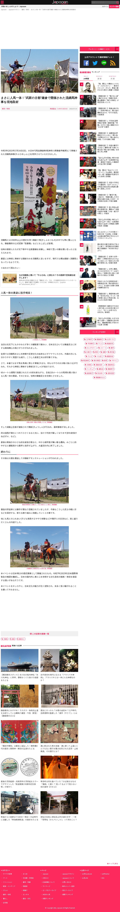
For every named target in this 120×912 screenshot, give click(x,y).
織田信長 (110, 356)
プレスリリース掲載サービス (98, 49)
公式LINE (104, 63)
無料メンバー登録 (68, 886)
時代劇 (112, 352)
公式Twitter (95, 63)
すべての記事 (7, 874)
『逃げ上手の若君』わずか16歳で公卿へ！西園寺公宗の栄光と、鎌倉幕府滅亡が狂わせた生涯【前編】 (108, 321)
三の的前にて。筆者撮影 (39, 340)
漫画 (104, 352)
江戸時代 (89, 339)
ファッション (7, 882)
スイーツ (103, 348)
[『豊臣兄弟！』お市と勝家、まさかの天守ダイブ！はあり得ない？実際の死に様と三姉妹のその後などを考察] (88, 273)
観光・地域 (25, 9)
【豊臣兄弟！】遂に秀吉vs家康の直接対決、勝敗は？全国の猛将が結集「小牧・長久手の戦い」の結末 (108, 210)
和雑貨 (25, 886)
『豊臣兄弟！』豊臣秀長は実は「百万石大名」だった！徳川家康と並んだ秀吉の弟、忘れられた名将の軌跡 (108, 296)
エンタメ (26, 894)
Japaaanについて (68, 878)
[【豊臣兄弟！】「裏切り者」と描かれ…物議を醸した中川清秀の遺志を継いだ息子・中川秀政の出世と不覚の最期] (88, 199)
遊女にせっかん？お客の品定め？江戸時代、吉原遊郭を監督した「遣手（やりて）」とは (59, 711)
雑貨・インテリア (9, 886)
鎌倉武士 (22, 639)
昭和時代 (90, 373)
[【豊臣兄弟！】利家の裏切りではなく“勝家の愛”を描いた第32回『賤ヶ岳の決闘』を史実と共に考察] (88, 149)
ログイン (105, 6)
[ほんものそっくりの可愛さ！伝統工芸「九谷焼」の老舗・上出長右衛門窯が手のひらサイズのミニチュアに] (88, 236)
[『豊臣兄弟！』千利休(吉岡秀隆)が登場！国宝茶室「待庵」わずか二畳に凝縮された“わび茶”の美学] (88, 125)
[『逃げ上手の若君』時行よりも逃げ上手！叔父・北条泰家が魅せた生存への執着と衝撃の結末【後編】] (88, 223)
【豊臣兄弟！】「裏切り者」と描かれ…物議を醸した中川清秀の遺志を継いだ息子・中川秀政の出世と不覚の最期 (108, 198)
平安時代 (91, 343)
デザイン (114, 360)
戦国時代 (100, 339)
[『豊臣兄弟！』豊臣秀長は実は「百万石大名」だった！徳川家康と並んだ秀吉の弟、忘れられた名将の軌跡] (88, 298)
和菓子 (25, 890)
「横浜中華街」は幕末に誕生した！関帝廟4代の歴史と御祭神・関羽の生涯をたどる (19, 747)
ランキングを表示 (98, 332)
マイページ (46, 886)
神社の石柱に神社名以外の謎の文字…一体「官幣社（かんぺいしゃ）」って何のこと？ (59, 818)
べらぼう (100, 356)
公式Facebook (86, 63)
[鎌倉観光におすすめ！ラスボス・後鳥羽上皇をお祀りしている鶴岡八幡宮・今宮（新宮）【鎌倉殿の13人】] (19, 696)
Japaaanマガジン (14, 9)
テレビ (90, 356)
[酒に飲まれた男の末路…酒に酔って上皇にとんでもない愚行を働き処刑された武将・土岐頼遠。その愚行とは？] (59, 732)
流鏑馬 (6, 639)
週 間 (99, 78)
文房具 (89, 365)
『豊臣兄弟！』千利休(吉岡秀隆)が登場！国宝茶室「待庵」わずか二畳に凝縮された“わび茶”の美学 (108, 123)
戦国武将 (110, 343)
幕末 (96, 352)
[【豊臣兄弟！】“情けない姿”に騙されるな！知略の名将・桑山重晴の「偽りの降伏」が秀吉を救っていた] (88, 100)
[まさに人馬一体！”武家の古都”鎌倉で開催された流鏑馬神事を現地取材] (39, 71)
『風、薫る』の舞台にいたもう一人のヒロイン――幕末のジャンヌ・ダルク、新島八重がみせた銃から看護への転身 (108, 86)
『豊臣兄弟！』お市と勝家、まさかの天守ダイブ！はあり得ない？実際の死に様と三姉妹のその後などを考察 (108, 272)
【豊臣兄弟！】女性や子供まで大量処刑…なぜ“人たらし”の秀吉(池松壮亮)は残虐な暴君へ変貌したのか (108, 185)
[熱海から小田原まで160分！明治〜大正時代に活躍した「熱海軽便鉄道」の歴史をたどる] (19, 803)
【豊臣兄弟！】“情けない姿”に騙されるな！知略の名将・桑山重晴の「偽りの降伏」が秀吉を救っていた (108, 99)
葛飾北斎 (111, 373)
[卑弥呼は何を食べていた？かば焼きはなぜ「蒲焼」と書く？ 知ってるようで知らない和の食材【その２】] (59, 767)
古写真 (5, 903)
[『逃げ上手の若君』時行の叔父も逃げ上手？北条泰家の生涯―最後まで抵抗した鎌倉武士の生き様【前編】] (88, 162)
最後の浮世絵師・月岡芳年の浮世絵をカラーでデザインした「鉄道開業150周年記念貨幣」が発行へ (19, 784)
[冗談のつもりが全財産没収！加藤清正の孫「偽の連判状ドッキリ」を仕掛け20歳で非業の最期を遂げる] (88, 285)
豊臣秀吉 (111, 365)
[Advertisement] (39, 30)
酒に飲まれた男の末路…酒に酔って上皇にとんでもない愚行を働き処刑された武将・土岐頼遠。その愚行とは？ (59, 748)
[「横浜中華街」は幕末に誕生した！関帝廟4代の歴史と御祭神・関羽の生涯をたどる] (19, 732)
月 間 (112, 78)
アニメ (100, 343)
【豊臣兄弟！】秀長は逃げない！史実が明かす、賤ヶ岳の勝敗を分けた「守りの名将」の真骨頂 (108, 111)
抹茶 (105, 360)
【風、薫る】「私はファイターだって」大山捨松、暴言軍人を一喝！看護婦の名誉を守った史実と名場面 (108, 173)
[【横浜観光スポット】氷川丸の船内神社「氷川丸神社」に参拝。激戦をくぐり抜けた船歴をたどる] (19, 661)
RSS (113, 63)
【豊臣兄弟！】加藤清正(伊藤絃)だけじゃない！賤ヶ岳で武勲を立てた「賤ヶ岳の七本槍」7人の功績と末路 (108, 136)
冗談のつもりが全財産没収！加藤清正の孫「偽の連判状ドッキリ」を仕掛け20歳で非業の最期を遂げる (108, 284)
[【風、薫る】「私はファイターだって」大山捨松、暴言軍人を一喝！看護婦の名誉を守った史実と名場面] (88, 174)
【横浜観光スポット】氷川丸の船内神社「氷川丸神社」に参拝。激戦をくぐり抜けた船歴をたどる (19, 677)
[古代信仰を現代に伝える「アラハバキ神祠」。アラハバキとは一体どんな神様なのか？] (59, 661)
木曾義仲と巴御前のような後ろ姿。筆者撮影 (39, 568)
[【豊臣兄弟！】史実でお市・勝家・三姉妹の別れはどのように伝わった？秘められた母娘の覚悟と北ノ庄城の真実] (88, 260)
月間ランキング (48, 898)
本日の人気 (46, 894)
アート (5, 878)
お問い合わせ (66, 882)
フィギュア (90, 369)
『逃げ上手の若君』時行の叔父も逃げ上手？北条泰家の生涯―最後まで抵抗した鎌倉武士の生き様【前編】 (108, 160)
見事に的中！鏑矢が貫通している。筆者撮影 (39, 422)
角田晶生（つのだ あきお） (59, 109)
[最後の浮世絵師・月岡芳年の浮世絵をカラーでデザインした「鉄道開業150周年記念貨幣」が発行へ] (19, 767)
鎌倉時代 (111, 369)
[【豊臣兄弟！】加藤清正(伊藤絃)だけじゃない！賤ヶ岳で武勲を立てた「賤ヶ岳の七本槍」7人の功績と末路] (88, 137)
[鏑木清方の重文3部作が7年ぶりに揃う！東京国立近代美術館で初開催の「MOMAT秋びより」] (88, 248)
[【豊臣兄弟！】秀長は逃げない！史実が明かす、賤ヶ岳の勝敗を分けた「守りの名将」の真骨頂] (88, 112)
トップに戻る (113, 863)
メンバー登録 (114, 6)
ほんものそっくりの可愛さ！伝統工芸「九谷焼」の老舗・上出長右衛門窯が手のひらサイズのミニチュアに (108, 235)
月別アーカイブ (67, 890)
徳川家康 (97, 360)
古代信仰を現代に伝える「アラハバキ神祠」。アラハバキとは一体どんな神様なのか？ (58, 677)
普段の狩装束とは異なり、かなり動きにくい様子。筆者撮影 (39, 504)
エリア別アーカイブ (49, 890)
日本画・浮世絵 (28, 878)
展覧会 (101, 369)
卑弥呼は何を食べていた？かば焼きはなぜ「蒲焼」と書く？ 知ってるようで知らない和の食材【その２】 (59, 784)
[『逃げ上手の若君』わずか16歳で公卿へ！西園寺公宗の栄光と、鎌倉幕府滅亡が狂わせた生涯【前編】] (88, 322)
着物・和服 (26, 882)
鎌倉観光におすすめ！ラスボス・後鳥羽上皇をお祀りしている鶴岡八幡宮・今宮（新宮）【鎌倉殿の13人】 (19, 713)
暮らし (5, 898)
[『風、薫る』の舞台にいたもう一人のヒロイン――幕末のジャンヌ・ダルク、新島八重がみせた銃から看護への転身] (88, 88)
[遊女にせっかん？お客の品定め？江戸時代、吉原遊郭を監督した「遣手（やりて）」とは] (59, 696)
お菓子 (88, 352)
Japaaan (60, 2)
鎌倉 (13, 639)
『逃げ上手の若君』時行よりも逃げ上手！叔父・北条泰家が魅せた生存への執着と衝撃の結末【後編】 (108, 222)
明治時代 (86, 360)
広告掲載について (49, 882)
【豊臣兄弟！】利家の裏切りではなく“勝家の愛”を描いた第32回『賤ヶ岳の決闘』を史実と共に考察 (108, 148)
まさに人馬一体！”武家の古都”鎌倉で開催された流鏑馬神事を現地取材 (53, 9)
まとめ (25, 874)
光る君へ (100, 373)
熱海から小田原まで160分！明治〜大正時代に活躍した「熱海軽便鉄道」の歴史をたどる (19, 818)
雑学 (112, 348)
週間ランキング (67, 894)
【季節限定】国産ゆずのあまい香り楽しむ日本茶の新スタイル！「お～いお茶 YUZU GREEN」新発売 (108, 309)
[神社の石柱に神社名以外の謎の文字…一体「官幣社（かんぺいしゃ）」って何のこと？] (59, 803)
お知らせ (46, 878)
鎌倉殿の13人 (100, 377)
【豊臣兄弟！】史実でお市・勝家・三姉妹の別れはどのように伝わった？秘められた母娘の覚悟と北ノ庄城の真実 (108, 259)
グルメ (5, 890)
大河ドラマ (111, 339)
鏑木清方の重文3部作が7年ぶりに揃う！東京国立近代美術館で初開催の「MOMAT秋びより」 (108, 247)
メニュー (2, 2)
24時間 (86, 78)
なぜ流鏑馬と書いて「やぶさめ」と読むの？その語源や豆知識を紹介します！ (47, 276)
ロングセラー (91, 348)
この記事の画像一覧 (40, 633)
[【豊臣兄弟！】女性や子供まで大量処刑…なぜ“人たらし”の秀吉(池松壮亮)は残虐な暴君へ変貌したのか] (88, 186)
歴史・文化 (26, 898)
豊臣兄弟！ (99, 365)
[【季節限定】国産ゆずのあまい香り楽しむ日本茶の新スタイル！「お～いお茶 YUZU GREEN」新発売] (88, 310)
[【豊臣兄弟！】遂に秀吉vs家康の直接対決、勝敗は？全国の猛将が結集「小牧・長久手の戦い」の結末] (88, 211)
